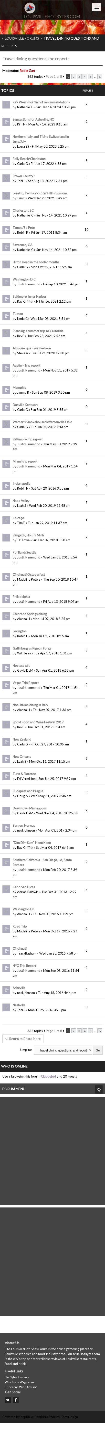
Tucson (18, 314)
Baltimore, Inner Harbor (29, 296)
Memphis (19, 387)
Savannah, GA (22, 245)
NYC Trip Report (24, 966)
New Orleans (22, 756)
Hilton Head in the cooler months (36, 262)
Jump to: (25, 1050)
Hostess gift (21, 665)
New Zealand (22, 739)
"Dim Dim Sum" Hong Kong (32, 843)
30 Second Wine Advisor (21, 1387)
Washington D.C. (24, 279)
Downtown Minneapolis (30, 808)
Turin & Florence (24, 774)
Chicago (18, 518)
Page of (54, 76)
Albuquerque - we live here (32, 348)
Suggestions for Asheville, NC (33, 119)
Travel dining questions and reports (36, 58)
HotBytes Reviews (17, 1377)
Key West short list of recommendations (41, 102)
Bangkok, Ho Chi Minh (28, 535)
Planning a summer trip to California (38, 331)
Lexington (20, 631)
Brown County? (24, 176)
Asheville (19, 988)
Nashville (19, 1005)
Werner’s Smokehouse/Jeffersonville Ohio (42, 422)
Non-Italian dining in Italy (30, 705)
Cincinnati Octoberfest (29, 574)
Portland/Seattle (24, 552)
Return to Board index (25, 1039)
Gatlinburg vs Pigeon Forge (32, 648)
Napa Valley (21, 501)
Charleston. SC (23, 210)
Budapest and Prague (28, 791)
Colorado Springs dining (30, 614)
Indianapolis (21, 483)
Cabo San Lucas (24, 887)
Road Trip (20, 926)
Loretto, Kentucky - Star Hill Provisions (40, 193)
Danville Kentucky (25, 405)
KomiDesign (69, 1417)
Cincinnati (20, 948)
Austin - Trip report (26, 365)
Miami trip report (25, 461)
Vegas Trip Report (26, 683)
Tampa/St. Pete (24, 228)
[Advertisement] (52, 1150)
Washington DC (24, 909)
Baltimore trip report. (28, 439)
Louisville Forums (22, 38)
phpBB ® (27, 1417)
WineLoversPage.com (19, 1382)
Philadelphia (21, 597)
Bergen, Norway (24, 825)
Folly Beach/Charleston (29, 159)
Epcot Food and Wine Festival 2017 (38, 722)
